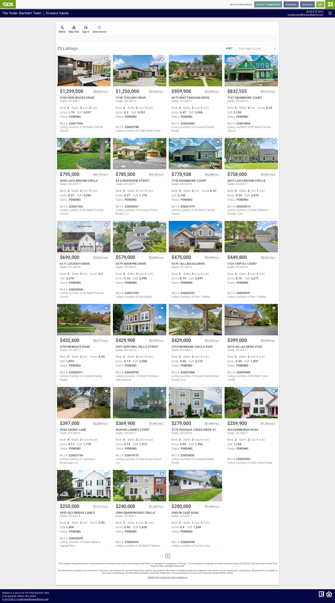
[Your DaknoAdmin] (8, 4)
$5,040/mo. (212, 91)
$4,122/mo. (156, 174)
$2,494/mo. (212, 257)
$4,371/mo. (268, 91)
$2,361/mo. (268, 257)
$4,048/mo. (212, 174)
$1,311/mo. (100, 506)
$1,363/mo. (268, 423)
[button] (74, 30)
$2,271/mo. (100, 340)
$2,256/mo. (156, 340)
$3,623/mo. (100, 257)
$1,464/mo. (212, 423)
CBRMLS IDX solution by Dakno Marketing (167, 577)
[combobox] (255, 48)
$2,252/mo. (212, 340)
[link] (62, 30)
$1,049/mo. (212, 506)
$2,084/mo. (100, 423)
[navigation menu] (330, 4)
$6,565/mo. (156, 91)
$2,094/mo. (268, 340)
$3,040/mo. (156, 257)
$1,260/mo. (156, 506)
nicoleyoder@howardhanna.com (33, 599)
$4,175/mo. (100, 174)
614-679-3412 (8, 599)
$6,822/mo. (100, 91)
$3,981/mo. (268, 174)
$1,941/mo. (156, 423)
